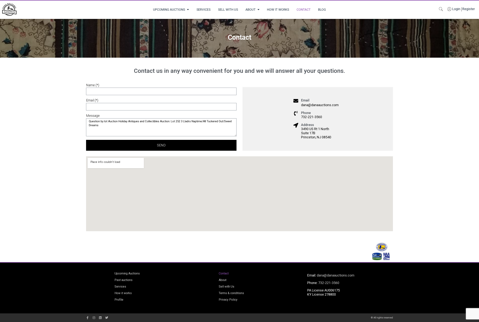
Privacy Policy (228, 299)
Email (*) (92, 100)
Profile (119, 299)
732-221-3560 (328, 283)
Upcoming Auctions (169, 9)
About (250, 9)
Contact (304, 9)
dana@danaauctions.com (335, 275)
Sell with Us (228, 9)
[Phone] (295, 113)
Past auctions (123, 280)
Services (203, 9)
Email (305, 100)
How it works (278, 9)
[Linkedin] (100, 317)
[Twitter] (106, 317)
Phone (306, 113)
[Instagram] (93, 317)
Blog (322, 9)
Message (93, 116)
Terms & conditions (231, 293)
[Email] (295, 100)
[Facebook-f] (87, 317)
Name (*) (92, 85)
